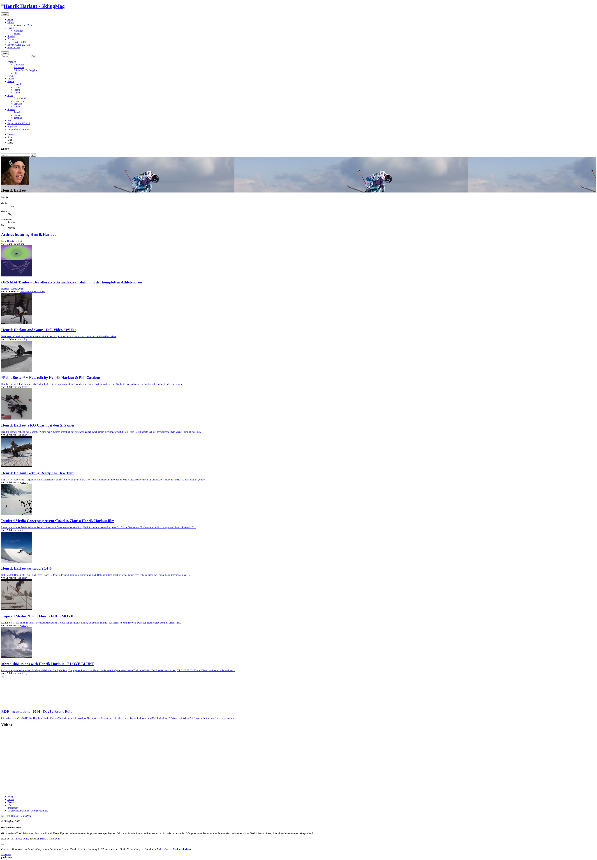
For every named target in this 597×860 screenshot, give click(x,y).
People (17, 115)
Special (11, 36)
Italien (17, 106)
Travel (17, 112)
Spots (10, 95)
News (10, 19)
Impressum (12, 126)
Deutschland (20, 98)
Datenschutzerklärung (18, 129)
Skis (16, 73)
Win (9, 120)
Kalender (18, 30)
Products (11, 39)
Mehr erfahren (164, 849)
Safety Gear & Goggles (25, 70)
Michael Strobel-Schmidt (32, 291)
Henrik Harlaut (11, 241)
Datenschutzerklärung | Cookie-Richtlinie (27, 810)
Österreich (19, 101)
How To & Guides (16, 42)
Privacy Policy (22, 838)
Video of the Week (23, 25)
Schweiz (18, 103)
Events (10, 28)
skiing (21, 244)
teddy (24, 339)
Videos (10, 22)
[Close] (2, 844)
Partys (17, 89)
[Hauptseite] (33, 6)
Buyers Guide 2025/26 (18, 44)
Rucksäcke (19, 67)
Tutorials (18, 117)
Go (33, 56)
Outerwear (19, 64)
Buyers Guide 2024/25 (18, 123)
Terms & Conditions (50, 838)
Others (17, 92)
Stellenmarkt (13, 47)
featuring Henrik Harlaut (28, 234)
